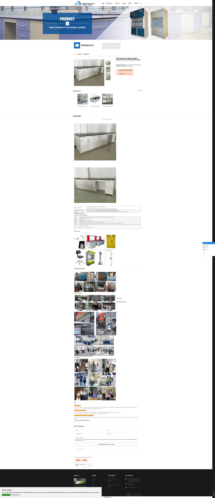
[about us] (80, 481)
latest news (111, 475)
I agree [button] (4, 494)
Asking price (122, 73)
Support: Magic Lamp (107, 497)
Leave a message (79, 426)
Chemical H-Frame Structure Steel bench (95, 106)
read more (139, 90)
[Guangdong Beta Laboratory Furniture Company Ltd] (78, 3)
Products (80, 54)
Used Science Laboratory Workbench (82, 106)
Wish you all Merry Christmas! (113, 478)
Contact (93, 485)
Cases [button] (124, 3)
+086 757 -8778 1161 (131, 483)
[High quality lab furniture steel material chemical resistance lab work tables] (107, 99)
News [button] (130, 3)
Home (75, 54)
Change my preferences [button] (15, 494)
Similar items (77, 91)
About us (94, 480)
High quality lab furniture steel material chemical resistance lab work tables (107, 106)
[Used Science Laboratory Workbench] (82, 99)
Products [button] (109, 3)
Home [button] (103, 3)
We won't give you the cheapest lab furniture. (113, 485)
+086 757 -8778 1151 (131, 484)
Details (77, 116)
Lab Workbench (86, 54)
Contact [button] (136, 3)
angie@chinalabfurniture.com (125, 70)
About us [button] (117, 3)
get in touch (129, 475)
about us (76, 475)
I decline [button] (8, 494)
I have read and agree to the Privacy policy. (83, 457)
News (93, 484)
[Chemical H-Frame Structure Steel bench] (95, 99)
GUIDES (94, 475)
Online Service (206, 245)
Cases (93, 482)
